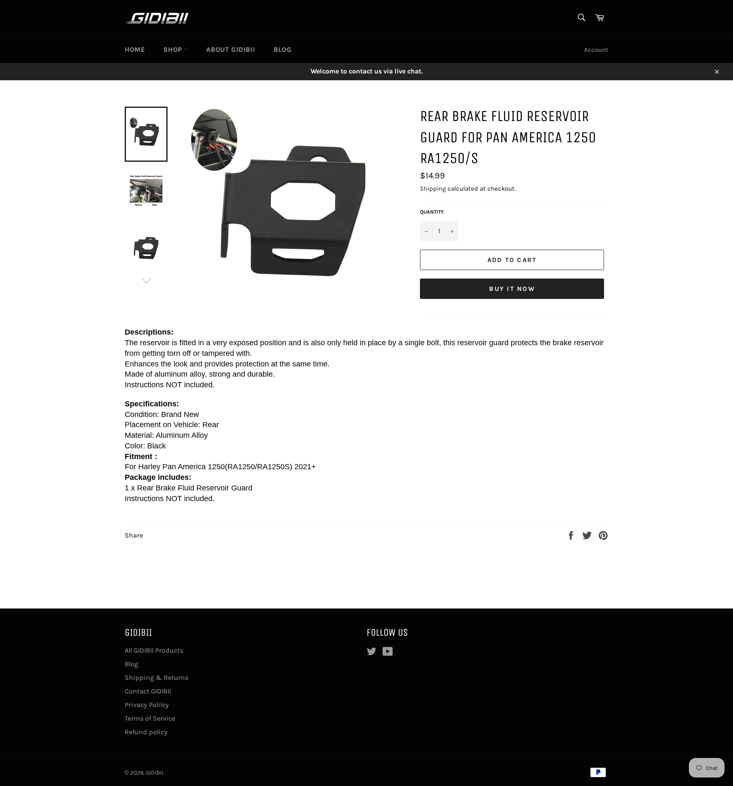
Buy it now (512, 289)
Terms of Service (150, 718)
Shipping (433, 188)
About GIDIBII (230, 49)
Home (135, 49)
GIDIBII (154, 772)
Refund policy (146, 732)
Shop (173, 49)
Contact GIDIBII (148, 691)
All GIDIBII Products (154, 650)
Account (596, 50)
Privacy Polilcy (147, 705)
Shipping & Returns (156, 677)
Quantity (432, 212)
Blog (282, 49)
